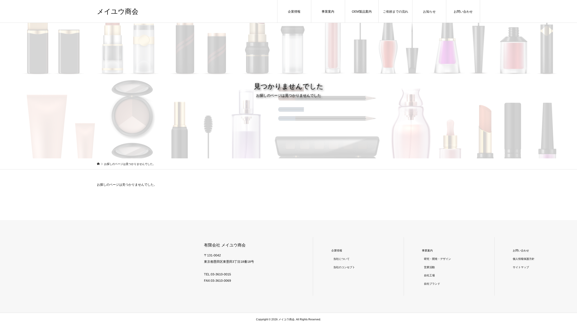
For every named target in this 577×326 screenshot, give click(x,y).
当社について (341, 258)
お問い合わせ (463, 11)
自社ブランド (432, 283)
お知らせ (429, 11)
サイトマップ (521, 267)
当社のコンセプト (344, 267)
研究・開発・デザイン (437, 258)
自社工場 (429, 275)
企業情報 (294, 11)
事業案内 (328, 11)
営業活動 (429, 267)
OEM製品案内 (362, 11)
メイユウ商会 (117, 11)
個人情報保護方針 (523, 258)
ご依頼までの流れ (395, 11)
